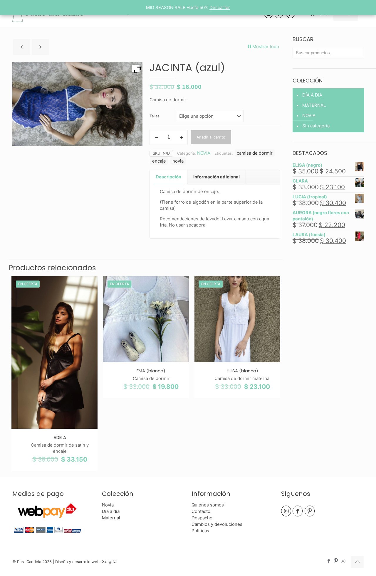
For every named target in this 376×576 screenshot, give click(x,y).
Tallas (155, 116)
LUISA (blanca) (242, 371)
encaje (159, 161)
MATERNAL (314, 105)
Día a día (111, 511)
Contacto (201, 511)
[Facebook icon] (328, 561)
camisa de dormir (255, 153)
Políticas (200, 530)
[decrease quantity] (156, 137)
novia (178, 161)
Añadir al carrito (211, 137)
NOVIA (203, 153)
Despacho (202, 518)
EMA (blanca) (151, 371)
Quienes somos (208, 505)
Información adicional (216, 177)
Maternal (111, 518)
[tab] (168, 177)
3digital (110, 561)
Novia (108, 505)
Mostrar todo (265, 46)
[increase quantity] (181, 137)
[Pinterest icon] (335, 561)
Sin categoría (316, 126)
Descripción (168, 177)
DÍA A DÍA (312, 95)
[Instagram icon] (342, 561)
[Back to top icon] (357, 562)
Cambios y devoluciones (217, 524)
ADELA (59, 437)
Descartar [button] (219, 7)
